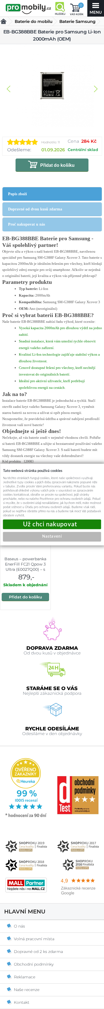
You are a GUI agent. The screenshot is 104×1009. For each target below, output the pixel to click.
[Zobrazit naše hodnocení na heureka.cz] (26, 816)
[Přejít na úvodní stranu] (28, 9)
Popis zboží (17, 194)
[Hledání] (60, 8)
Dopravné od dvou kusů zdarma (35, 209)
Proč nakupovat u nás (26, 224)
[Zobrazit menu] (95, 8)
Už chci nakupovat (52, 524)
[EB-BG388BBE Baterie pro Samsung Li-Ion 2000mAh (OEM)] (52, 86)
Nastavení (52, 536)
